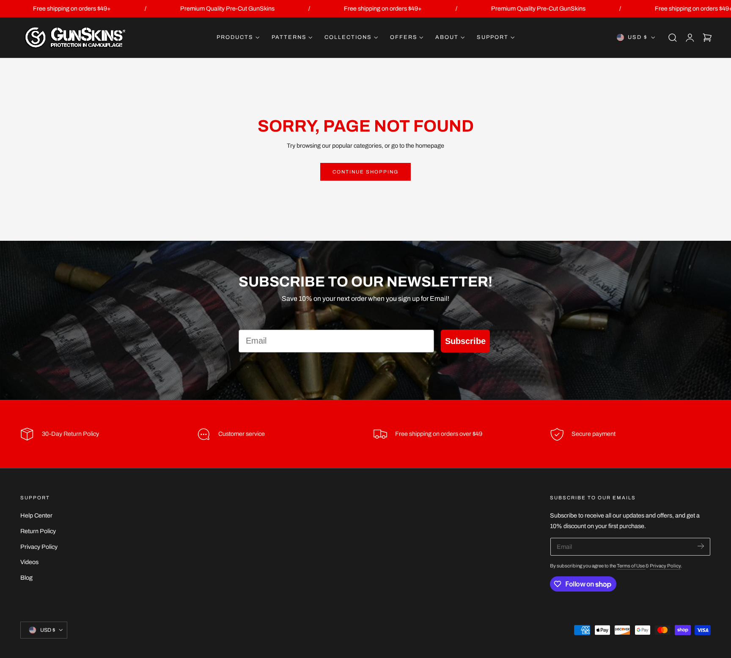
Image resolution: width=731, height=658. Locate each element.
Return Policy (38, 531)
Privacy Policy (39, 546)
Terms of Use (631, 565)
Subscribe (465, 341)
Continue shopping (365, 171)
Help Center (36, 515)
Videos (29, 562)
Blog (26, 577)
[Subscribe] (701, 546)
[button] (672, 37)
